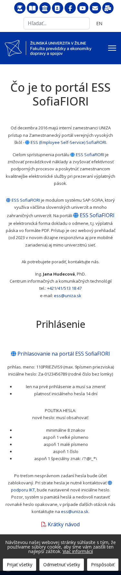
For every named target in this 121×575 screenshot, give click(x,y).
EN (99, 23)
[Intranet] (45, 8)
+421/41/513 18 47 (64, 288)
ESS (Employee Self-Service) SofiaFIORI (68, 142)
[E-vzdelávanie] (19, 8)
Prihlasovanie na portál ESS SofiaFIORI (63, 353)
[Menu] (112, 48)
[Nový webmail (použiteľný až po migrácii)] (108, 8)
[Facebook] (70, 8)
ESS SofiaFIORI (90, 154)
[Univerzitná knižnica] (32, 8)
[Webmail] (95, 8)
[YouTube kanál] (82, 8)
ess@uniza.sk (67, 295)
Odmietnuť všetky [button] (61, 564)
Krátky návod (64, 524)
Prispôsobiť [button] (103, 564)
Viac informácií (78, 551)
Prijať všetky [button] (19, 564)
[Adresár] (57, 8)
